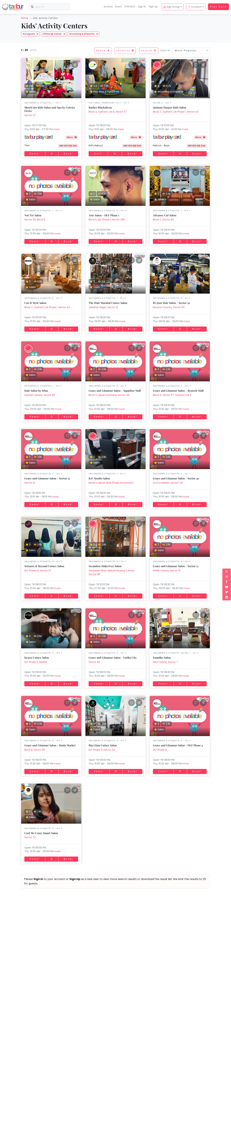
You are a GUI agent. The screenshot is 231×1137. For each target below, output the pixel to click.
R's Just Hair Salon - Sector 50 (171, 303)
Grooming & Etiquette (82, 33)
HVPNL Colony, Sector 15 (166, 570)
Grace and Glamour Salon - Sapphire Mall (115, 390)
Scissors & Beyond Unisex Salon (44, 566)
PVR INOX (130, 6)
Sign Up (153, 6)
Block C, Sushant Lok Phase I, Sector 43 (175, 111)
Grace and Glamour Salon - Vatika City (113, 657)
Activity (108, 6)
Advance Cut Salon (164, 215)
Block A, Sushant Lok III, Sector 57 (108, 111)
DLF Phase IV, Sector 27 (37, 570)
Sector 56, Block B (34, 219)
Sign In (142, 6)
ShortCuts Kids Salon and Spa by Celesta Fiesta (49, 109)
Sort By (165, 50)
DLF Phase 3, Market (35, 662)
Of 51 (33, 50)
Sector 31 (29, 482)
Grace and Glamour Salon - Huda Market (50, 745)
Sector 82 (94, 662)
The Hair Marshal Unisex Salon (108, 303)
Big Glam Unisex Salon (103, 745)
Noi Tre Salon (32, 215)
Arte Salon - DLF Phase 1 (104, 215)
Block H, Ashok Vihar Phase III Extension (111, 482)
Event (118, 6)
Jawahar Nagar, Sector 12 (103, 307)
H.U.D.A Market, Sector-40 (168, 482)
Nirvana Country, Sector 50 (168, 307)
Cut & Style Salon (35, 303)
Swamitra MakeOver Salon (105, 566)
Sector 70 (30, 837)
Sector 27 (30, 115)
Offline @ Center (52, 33)
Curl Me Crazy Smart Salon (41, 833)
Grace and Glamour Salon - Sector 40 (176, 478)
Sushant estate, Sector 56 (39, 395)
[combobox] (191, 50)
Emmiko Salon (162, 657)
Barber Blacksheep (100, 107)
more (56, 129)
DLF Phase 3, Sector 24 (102, 749)
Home (24, 18)
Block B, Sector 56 (34, 749)
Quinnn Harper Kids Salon (169, 107)
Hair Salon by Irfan (36, 390)
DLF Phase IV (160, 749)
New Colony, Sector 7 (165, 662)
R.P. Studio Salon (99, 478)
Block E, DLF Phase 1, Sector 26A (107, 219)
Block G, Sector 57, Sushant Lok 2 (172, 395)
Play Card (218, 6)
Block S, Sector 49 (163, 219)
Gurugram (29, 33)
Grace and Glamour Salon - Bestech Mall (178, 390)
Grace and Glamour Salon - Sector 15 (175, 566)
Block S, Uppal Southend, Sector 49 (109, 395)
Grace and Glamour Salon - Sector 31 (47, 478)
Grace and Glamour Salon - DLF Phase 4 (178, 745)
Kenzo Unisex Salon (36, 657)
